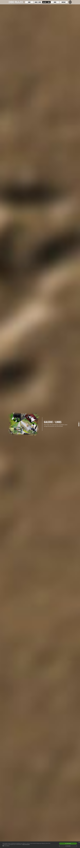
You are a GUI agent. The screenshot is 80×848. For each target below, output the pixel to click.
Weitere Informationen (26, 844)
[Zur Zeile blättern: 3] (78, 424)
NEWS (55, 2)
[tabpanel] (56, 423)
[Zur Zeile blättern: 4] (78, 425)
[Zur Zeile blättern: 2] (78, 423)
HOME (29, 2)
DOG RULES (16, 2)
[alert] (40, 844)
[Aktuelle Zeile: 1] (78, 422)
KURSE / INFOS (38, 2)
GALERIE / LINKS (46, 2)
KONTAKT (64, 2)
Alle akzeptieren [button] (68, 843)
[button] (27, 845)
